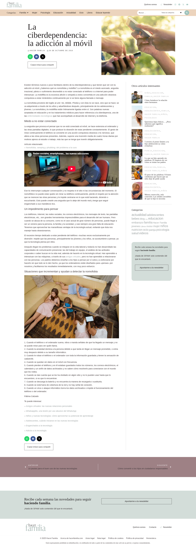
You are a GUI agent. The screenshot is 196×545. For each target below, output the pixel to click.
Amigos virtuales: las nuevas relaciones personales (49, 406)
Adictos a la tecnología (36, 430)
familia (148, 96)
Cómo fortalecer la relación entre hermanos (156, 101)
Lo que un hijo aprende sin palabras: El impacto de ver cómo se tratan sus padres (156, 160)
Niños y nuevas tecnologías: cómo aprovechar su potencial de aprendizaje (59, 416)
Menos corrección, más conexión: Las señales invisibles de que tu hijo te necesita (158, 196)
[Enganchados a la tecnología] (71, 337)
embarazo (137, 222)
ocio (145, 229)
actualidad (139, 215)
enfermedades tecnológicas (39, 116)
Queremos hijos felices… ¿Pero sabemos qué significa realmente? (158, 124)
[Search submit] (186, 12)
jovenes (136, 226)
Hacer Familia (161, 96)
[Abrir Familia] (28, 13)
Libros (143, 226)
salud (135, 233)
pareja (148, 151)
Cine (146, 219)
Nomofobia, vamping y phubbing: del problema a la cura (51, 147)
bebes (135, 218)
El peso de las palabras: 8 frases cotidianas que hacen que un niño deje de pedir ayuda (158, 177)
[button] (30, 56)
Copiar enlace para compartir (42, 65)
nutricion (137, 229)
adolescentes (152, 111)
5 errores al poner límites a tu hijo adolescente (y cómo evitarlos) (157, 144)
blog (142, 218)
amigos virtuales (73, 257)
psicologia (151, 118)
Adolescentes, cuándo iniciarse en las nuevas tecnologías (52, 421)
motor (149, 226)
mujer (156, 226)
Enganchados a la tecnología (39, 425)
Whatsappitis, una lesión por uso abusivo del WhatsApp (51, 411)
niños (148, 93)
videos (143, 233)
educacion (157, 93)
